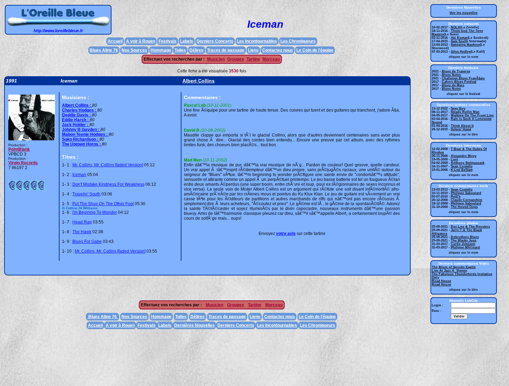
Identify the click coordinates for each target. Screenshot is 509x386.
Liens (253, 50)
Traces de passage (225, 50)
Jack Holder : (75, 124)
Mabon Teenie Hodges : (85, 134)
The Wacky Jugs (463, 240)
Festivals (168, 41)
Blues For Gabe (87, 241)
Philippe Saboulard (466, 193)
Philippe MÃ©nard (465, 247)
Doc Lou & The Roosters (470, 226)
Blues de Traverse (456, 71)
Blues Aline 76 (104, 50)
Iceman (79, 174)
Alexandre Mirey (463, 156)
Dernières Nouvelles (194, 325)
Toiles (180, 50)
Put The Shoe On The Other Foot (103, 203)
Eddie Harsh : (76, 119)
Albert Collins (198, 81)
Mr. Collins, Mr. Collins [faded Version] (107, 165)
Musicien (216, 59)
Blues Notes (451, 75)
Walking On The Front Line (472, 115)
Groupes (235, 59)
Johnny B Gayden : (81, 129)
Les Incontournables (257, 41)
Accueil (115, 41)
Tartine (253, 59)
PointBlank (19, 149)
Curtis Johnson (463, 244)
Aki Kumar (459, 38)
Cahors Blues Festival (459, 82)
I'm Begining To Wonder (94, 212)
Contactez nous (277, 50)
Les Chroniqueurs (298, 41)
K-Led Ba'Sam (462, 170)
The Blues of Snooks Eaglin (454, 267)
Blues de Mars (453, 85)
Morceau (271, 59)
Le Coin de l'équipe (314, 50)
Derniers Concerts (215, 41)
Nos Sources (134, 50)
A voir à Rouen (140, 41)
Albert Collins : (77, 105)
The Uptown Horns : (82, 144)
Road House (441, 281)
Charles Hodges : (79, 110)
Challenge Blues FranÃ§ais (463, 78)
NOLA (455, 27)
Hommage (161, 50)
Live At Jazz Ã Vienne (449, 270)
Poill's (456, 196)
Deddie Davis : (77, 115)
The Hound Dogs (464, 207)
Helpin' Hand (461, 129)
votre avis (286, 233)
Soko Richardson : (80, 139)
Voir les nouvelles (463, 13)
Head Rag (82, 222)
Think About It (462, 126)
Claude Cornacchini (466, 200)
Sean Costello (462, 166)
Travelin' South (86, 194)
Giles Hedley (461, 51)
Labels (186, 41)
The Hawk (81, 231)
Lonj (454, 159)
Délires (196, 50)
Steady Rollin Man (465, 112)
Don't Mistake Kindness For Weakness (108, 184)
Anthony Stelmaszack (467, 163)
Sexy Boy (458, 108)
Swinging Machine (465, 44)
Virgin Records (23, 162)
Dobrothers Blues (465, 237)
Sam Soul (458, 41)
